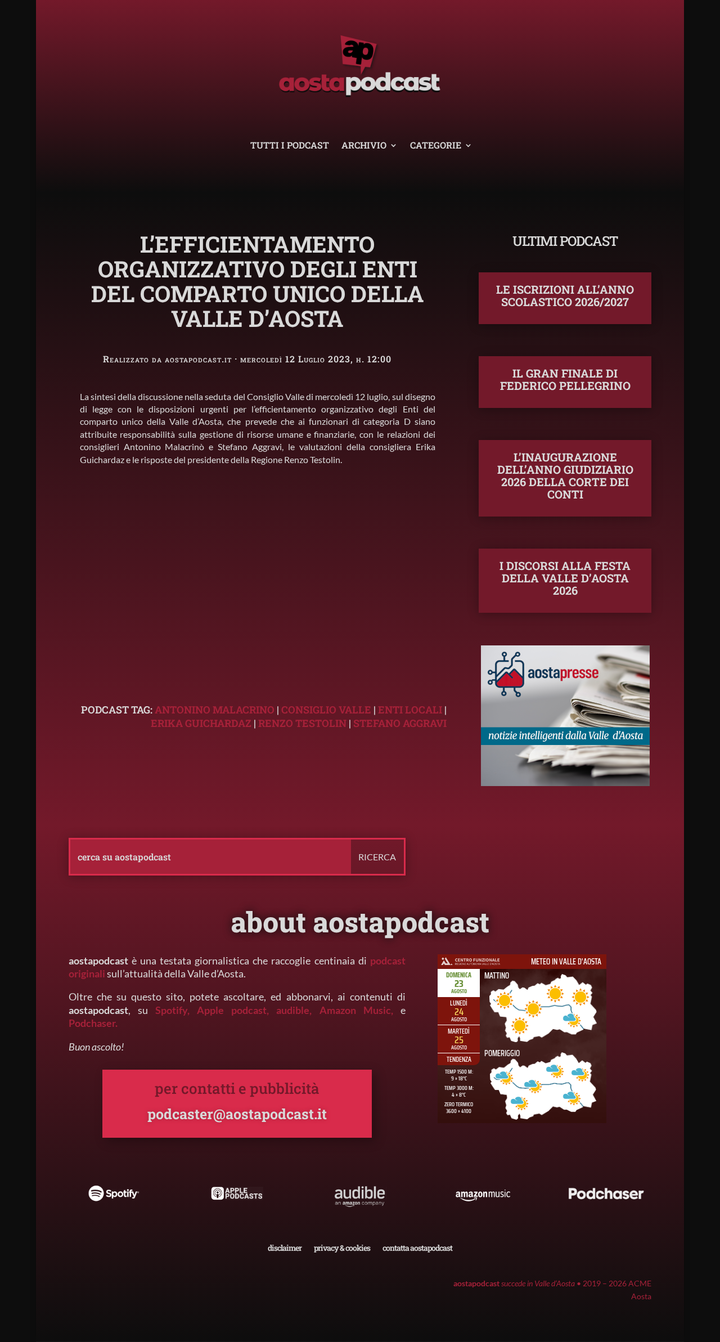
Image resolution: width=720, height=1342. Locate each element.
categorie (435, 146)
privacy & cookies (342, 1247)
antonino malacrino (214, 709)
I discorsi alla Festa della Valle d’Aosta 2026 (565, 578)
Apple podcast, (236, 1010)
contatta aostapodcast (417, 1247)
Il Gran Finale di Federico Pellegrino (565, 379)
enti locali (410, 709)
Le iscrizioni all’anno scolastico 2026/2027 (565, 295)
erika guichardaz (201, 723)
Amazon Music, (360, 1010)
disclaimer (285, 1247)
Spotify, (172, 1010)
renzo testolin (302, 723)
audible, (294, 1010)
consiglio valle (326, 709)
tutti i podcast (289, 146)
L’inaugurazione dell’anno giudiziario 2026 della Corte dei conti (565, 475)
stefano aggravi (400, 723)
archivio (363, 146)
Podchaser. (93, 1023)
